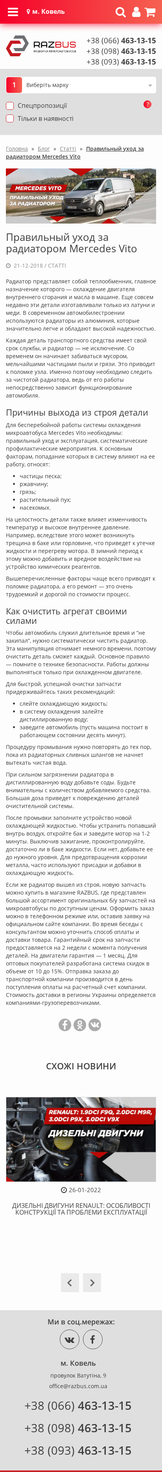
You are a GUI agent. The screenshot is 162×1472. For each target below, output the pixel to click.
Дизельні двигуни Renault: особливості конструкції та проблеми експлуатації (81, 1209)
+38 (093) (121, 62)
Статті (57, 265)
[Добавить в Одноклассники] (80, 1025)
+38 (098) (121, 51)
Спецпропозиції (42, 105)
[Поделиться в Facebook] (65, 1025)
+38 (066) (121, 40)
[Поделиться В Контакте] (94, 1025)
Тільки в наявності (46, 118)
